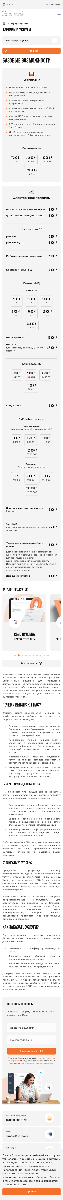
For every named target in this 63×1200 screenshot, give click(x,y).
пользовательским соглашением (37, 1063)
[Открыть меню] (59, 14)
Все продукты (29, 663)
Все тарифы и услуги (17, 40)
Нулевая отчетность (24, 636)
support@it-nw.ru (17, 1136)
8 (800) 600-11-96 (16, 1120)
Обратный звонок (53, 4)
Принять (32, 1191)
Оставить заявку (29, 1051)
